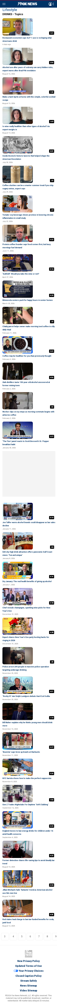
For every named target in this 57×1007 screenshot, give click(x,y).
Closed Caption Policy (28, 975)
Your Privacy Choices (31, 971)
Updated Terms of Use (28, 966)
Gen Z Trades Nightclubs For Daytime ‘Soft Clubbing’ (25, 805)
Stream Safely (28, 980)
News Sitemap (28, 985)
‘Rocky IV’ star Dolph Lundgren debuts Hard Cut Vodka (26, 696)
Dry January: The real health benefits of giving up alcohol (27, 581)
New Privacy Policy (28, 961)
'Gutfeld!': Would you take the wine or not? (20, 274)
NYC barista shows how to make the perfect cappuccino (26, 778)
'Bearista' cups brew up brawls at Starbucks (21, 752)
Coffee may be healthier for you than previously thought (26, 356)
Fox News (28, 953)
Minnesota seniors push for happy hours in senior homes (27, 300)
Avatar (50, 4)
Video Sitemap (28, 990)
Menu (3, 4)
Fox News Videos (27, 4)
